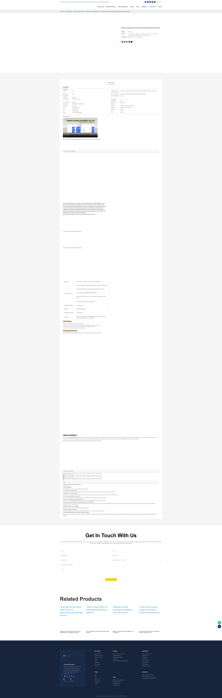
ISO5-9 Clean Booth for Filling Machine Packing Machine (97, 632)
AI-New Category (69, 11)
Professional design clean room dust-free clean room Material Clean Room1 (115, 11)
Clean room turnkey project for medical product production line (149, 632)
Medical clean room (96, 11)
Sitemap (124, 696)
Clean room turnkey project (79, 11)
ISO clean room (88, 11)
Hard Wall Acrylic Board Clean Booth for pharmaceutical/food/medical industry (70, 632)
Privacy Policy (120, 696)
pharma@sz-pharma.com (150, 676)
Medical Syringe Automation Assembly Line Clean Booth (123, 632)
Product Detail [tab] (111, 82)
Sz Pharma (62, 11)
